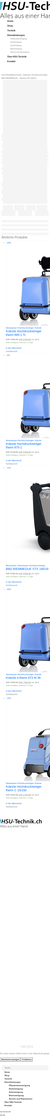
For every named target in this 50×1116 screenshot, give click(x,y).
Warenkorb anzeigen (10, 1059)
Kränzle (38, 328)
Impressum (9, 999)
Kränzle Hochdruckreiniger (17, 962)
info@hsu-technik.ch (10, 851)
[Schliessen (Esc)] (9, 1111)
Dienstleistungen (16, 35)
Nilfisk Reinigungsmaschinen (18, 965)
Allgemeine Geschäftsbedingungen (21, 986)
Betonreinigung (16, 49)
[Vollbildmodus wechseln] (4, 1111)
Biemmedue (11, 565)
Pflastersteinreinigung (18, 39)
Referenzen (9, 996)
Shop (10, 26)
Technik (11, 30)
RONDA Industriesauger (15, 972)
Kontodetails (10, 1027)
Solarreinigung (16, 45)
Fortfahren (26, 1059)
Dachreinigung (16, 42)
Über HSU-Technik (16, 56)
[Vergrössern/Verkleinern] (1, 1111)
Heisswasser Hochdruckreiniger (31, 565)
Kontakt (11, 61)
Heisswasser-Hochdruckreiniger (20, 328)
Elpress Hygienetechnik (15, 969)
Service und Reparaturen (19, 52)
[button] (1, 1063)
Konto (7, 1014)
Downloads (9, 1020)
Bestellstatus (10, 993)
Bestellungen (10, 1017)
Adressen (8, 1024)
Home (10, 21)
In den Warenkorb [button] (14, 348)
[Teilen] (7, 1111)
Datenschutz (10, 1003)
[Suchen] (47, 1068)
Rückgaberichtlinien (14, 989)
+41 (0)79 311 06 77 (9, 854)
